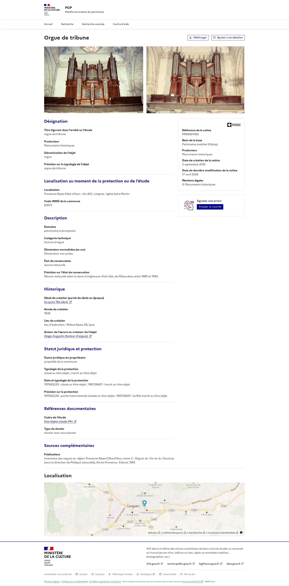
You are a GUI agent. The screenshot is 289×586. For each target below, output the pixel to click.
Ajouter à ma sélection (230, 37)
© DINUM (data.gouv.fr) (172, 532)
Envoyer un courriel (210, 206)
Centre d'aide (121, 24)
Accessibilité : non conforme (58, 574)
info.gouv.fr (153, 564)
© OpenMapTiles (194, 532)
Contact (83, 574)
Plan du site (189, 574)
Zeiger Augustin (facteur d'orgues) (66, 336)
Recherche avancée (93, 24)
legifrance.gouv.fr (209, 564)
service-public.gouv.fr (179, 564)
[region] (144, 509)
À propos (99, 574)
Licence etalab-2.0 (191, 581)
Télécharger (200, 37)
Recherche (67, 24)
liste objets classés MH (58, 421)
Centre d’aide (169, 574)
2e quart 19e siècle (56, 302)
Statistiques (146, 574)
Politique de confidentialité (75, 581)
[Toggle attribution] (241, 532)
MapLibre (152, 532)
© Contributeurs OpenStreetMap (220, 532)
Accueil (48, 24)
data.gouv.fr (233, 564)
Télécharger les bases (122, 574)
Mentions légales (52, 581)
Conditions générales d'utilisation (105, 581)
